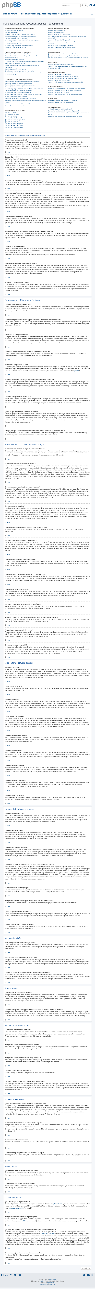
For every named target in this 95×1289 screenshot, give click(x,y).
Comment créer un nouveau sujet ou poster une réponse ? (22, 81)
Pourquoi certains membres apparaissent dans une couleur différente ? (66, 43)
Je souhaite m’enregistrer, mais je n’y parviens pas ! (20, 34)
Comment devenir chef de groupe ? (59, 40)
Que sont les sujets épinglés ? (14, 123)
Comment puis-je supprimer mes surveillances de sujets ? (65, 94)
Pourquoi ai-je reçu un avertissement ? (16, 96)
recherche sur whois (48, 1234)
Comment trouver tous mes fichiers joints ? (61, 102)
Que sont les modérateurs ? (56, 32)
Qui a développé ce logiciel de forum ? (60, 109)
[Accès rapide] (92, 14)
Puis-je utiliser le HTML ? (12, 114)
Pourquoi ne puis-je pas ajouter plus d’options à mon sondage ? (24, 89)
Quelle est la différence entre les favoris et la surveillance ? (66, 88)
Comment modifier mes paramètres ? (16, 54)
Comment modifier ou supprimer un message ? (19, 83)
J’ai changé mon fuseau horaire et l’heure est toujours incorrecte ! (24, 61)
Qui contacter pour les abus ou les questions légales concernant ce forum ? (68, 113)
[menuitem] (90, 5)
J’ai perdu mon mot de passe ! (14, 44)
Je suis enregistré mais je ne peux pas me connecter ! (21, 36)
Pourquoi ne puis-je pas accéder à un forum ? (18, 92)
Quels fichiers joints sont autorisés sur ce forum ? (63, 101)
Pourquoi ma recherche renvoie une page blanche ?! (64, 78)
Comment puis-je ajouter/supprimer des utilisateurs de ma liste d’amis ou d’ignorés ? (67, 67)
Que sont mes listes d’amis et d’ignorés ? (61, 64)
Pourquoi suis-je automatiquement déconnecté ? (19, 45)
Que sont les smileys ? (11, 116)
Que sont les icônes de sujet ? (14, 127)
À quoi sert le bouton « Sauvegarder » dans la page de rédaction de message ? (25, 101)
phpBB (76, 371)
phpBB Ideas (24, 1221)
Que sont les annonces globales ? (15, 120)
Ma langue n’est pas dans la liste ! (15, 63)
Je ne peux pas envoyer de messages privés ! (62, 54)
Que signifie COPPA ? (11, 32)
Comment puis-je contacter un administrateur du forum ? (65, 116)
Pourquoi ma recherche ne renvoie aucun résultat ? (63, 76)
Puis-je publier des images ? (13, 118)
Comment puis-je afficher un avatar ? (16, 69)
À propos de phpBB (16, 1208)
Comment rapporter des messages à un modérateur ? (21, 98)
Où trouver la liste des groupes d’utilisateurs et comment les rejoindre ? (67, 37)
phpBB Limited (58, 1204)
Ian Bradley (52, 1279)
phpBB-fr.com (50, 1282)
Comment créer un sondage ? (14, 87)
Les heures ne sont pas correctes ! (15, 59)
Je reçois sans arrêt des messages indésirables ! (63, 56)
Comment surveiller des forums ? (58, 92)
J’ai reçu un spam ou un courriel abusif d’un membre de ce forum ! (68, 58)
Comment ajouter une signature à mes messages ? (20, 85)
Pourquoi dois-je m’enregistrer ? (14, 30)
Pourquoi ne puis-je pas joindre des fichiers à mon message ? (23, 94)
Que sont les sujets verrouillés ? (14, 125)
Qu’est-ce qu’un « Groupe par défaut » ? (60, 45)
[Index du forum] (11, 5)
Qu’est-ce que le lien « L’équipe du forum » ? (62, 47)
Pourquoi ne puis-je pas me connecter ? (16, 38)
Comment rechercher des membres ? (59, 80)
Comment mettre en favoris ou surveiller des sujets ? (64, 90)
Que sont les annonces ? (12, 122)
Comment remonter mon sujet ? (14, 106)
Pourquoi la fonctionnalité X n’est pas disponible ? (63, 111)
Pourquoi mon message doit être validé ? (17, 104)
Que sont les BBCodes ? (12, 112)
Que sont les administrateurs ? (57, 30)
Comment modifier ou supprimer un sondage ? (19, 90)
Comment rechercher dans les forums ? (60, 74)
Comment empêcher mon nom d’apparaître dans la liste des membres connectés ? (23, 57)
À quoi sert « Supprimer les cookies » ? (16, 47)
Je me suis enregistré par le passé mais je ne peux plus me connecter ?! (22, 41)
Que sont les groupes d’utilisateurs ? (59, 34)
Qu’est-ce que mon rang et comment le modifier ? (20, 71)
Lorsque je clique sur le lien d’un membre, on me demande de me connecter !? (25, 74)
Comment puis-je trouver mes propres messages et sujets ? (66, 82)
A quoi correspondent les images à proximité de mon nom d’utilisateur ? (22, 66)
